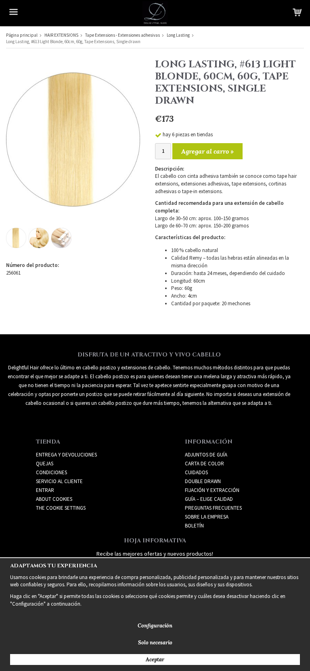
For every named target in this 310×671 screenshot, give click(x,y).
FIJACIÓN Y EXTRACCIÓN (212, 490)
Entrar (45, 490)
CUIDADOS (196, 472)
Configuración (155, 625)
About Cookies (54, 499)
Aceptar (155, 659)
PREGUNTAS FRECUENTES (213, 507)
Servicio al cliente (59, 481)
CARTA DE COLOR (204, 463)
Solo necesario (155, 642)
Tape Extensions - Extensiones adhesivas (122, 35)
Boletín (194, 525)
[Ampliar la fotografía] (73, 138)
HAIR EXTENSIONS (61, 35)
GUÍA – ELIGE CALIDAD (209, 499)
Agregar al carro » (207, 151)
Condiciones (51, 472)
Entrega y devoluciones (66, 454)
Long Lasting (178, 35)
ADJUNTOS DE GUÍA (206, 454)
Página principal (22, 35)
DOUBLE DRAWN (203, 481)
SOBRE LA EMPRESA (206, 516)
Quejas (44, 463)
